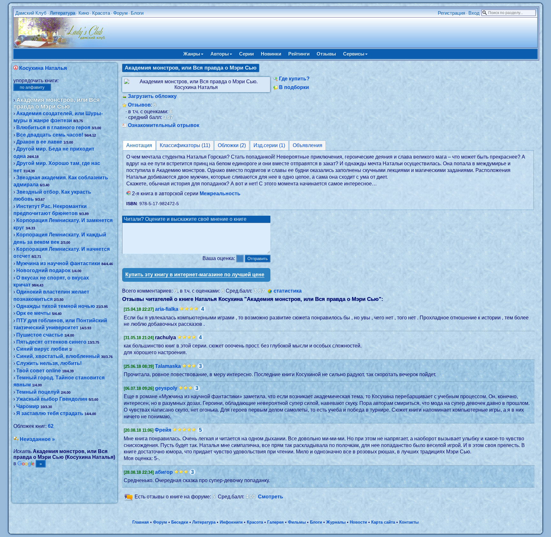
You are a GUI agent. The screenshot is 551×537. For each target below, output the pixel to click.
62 (51, 426)
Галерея (275, 522)
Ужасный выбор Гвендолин (51, 399)
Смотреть (270, 496)
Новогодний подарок (43, 270)
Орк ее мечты (33, 313)
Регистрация (451, 13)
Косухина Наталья (43, 68)
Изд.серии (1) (269, 145)
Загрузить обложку (152, 96)
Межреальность (220, 193)
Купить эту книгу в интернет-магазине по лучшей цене (194, 274)
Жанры (191, 53)
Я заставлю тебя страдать (49, 413)
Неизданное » (37, 439)
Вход (474, 13)
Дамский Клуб (31, 13)
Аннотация (139, 145)
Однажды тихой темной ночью (55, 306)
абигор (164, 472)
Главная (140, 522)
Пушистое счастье (39, 335)
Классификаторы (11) (185, 145)
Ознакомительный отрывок (163, 125)
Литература (62, 13)
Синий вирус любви (42, 349)
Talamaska (168, 366)
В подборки (294, 87)
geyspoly (166, 388)
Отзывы (326, 53)
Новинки (271, 53)
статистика (288, 291)
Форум (120, 13)
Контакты (409, 522)
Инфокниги (231, 522)
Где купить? (294, 78)
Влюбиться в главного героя (53, 127)
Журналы (336, 522)
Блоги (137, 13)
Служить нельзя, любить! (49, 363)
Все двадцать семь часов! (49, 135)
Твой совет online (38, 370)
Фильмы (297, 522)
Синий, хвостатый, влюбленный (58, 356)
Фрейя (163, 430)
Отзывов (139, 105)
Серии (246, 53)
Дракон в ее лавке (39, 142)
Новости (358, 522)
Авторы (219, 53)
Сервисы (353, 53)
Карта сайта (383, 522)
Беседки (179, 522)
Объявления (307, 145)
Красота (101, 13)
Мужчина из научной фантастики (58, 263)
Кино (83, 13)
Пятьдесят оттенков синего (51, 342)
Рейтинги (299, 53)
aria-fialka (166, 309)
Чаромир (27, 406)
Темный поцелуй (38, 392)
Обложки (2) (232, 145)
